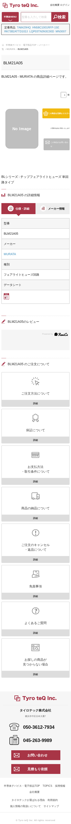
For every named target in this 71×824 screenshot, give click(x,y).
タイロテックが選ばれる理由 (28, 800)
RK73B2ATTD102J (16, 31)
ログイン (65, 5)
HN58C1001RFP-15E (45, 27)
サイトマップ (51, 806)
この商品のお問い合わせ (59, 144)
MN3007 (61, 31)
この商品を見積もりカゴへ (59, 113)
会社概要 (55, 5)
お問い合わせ (37, 755)
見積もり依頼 (37, 769)
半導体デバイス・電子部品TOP (21, 45)
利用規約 (53, 800)
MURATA (11, 49)
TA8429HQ (24, 27)
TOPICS (47, 785)
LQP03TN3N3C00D (41, 31)
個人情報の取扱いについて (25, 806)
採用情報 (60, 785)
